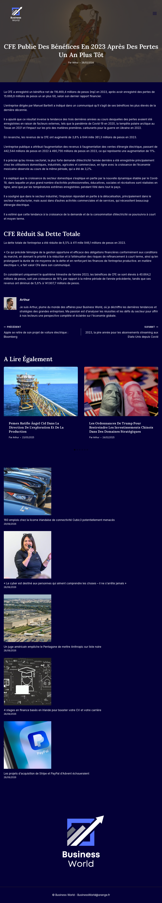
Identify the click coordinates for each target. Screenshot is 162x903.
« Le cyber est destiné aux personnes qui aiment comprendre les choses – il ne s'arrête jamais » (65, 583)
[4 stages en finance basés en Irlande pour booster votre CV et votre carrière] (81, 681)
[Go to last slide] (8, 406)
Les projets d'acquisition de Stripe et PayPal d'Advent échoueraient (46, 773)
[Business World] (16, 14)
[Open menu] (156, 13)
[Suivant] (153, 406)
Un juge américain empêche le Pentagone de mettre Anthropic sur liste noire (52, 646)
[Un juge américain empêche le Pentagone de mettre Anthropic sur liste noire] (81, 618)
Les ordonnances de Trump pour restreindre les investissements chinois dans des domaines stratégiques (121, 427)
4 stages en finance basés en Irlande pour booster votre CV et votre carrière (52, 710)
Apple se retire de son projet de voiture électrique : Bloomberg (36, 332)
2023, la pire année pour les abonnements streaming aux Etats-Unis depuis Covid (121, 332)
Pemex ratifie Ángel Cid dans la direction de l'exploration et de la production (36, 427)
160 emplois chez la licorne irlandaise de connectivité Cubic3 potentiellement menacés (59, 520)
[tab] (74, 450)
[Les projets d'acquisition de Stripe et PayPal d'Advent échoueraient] (81, 745)
